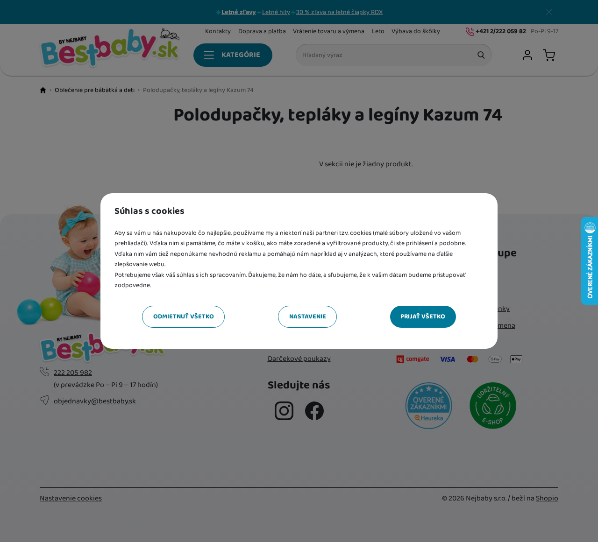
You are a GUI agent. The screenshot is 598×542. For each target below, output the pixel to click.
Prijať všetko (422, 316)
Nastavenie (307, 316)
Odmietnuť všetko (183, 316)
